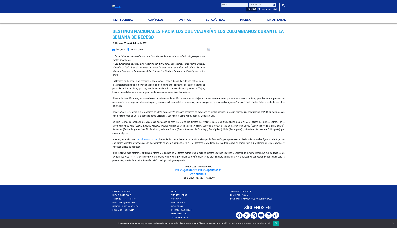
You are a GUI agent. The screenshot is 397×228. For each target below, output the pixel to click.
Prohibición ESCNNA (239, 195)
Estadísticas (215, 19)
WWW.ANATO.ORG (198, 174)
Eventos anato (178, 202)
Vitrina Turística (179, 195)
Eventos (184, 19)
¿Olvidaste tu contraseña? (267, 9)
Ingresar (252, 9)
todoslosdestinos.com (147, 139)
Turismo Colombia (179, 217)
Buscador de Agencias (181, 210)
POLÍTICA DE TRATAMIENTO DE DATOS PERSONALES (251, 199)
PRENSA (245, 19)
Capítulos (156, 19)
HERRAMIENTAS (275, 19)
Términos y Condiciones (241, 191)
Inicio (173, 191)
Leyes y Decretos (179, 214)
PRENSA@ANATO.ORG (186, 170)
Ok (276, 223)
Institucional (123, 19)
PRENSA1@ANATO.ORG (210, 170)
